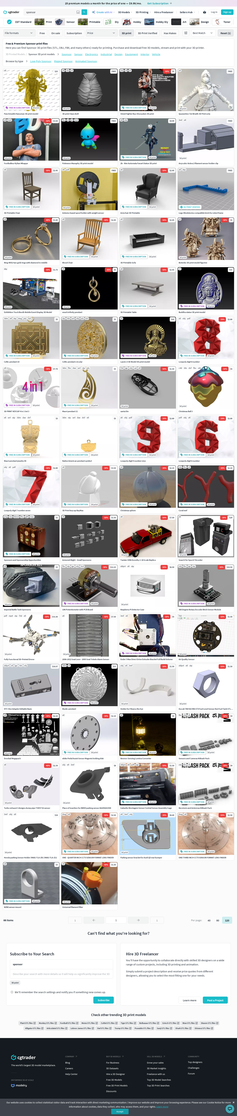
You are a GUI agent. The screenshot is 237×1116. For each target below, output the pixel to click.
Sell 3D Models (154, 1056)
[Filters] (185, 32)
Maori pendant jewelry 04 (15, 461)
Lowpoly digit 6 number (189, 461)
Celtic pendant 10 (11, 361)
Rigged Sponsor (63, 61)
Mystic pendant (69, 709)
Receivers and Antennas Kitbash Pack (195, 808)
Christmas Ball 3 (186, 411)
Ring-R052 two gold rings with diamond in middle (25, 262)
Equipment (131, 54)
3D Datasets (112, 1068)
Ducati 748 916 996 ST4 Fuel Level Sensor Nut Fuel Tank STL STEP (207, 709)
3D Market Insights (156, 1068)
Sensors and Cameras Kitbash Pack (194, 758)
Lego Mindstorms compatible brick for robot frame (201, 213)
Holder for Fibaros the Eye (131, 709)
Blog (67, 1062)
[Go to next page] (138, 920)
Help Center (71, 1074)
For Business (112, 1062)
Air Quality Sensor (186, 659)
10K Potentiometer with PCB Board (77, 609)
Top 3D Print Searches (158, 1085)
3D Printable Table (128, 312)
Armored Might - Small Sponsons (76, 560)
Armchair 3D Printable (130, 213)
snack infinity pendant (72, 312)
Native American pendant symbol (77, 461)
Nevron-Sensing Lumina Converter (135, 758)
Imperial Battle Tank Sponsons (17, 609)
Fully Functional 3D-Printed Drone (19, 659)
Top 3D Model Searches (159, 1079)
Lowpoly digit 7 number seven (17, 510)
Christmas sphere (128, 510)
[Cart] (204, 12)
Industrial (106, 54)
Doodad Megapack (12, 758)
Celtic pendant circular (72, 361)
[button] (78, 12)
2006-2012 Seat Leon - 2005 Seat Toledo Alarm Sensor (85, 659)
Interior (145, 54)
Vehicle (156, 54)
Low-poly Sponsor (41, 61)
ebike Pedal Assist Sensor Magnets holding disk (83, 758)
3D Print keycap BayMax (72, 510)
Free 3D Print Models (117, 1085)
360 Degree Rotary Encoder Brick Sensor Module (200, 609)
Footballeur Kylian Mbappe (16, 163)
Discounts (111, 1091)
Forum (191, 1073)
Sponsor (67, 54)
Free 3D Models (114, 1079)
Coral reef (183, 510)
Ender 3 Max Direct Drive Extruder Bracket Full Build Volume (146, 659)
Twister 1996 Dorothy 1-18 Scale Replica (138, 560)
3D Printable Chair (12, 213)
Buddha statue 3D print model (192, 312)
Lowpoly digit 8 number (189, 361)
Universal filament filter (72, 907)
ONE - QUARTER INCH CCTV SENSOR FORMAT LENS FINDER (88, 857)
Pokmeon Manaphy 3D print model (77, 163)
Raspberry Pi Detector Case (132, 609)
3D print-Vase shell (70, 113)
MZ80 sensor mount (12, 907)
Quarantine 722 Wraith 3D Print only (194, 113)
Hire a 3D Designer (115, 1074)
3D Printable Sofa (128, 262)
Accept (119, 1111)
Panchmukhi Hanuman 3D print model (21, 113)
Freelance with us (156, 1074)
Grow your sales (155, 1062)
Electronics (91, 54)
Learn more (162, 1106)
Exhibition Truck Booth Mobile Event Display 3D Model (28, 312)
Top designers (195, 1062)
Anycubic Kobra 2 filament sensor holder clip (198, 163)
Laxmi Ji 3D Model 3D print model (135, 361)
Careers (69, 1068)
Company (69, 1056)
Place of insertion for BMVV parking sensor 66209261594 (86, 808)
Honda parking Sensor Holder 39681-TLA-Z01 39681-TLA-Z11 (30, 857)
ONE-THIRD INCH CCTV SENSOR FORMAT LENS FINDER (202, 857)
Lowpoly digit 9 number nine (133, 461)
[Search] (84, 12)
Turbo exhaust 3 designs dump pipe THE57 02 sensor (27, 808)
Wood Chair (67, 262)
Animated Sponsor (86, 61)
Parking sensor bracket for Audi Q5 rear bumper (141, 857)
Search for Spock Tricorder (190, 560)
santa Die (124, 411)
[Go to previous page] (93, 920)
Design (118, 54)
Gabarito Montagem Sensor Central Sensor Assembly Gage (146, 808)
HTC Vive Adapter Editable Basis (18, 709)
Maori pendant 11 (70, 411)
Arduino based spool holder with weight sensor (83, 213)
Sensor (78, 54)
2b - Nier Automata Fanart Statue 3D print (138, 163)
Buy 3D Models (113, 1056)
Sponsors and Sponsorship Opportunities (22, 560)
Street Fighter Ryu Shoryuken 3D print (137, 113)
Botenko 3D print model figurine (193, 262)
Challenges (193, 1067)
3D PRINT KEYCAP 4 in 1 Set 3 (16, 411)
